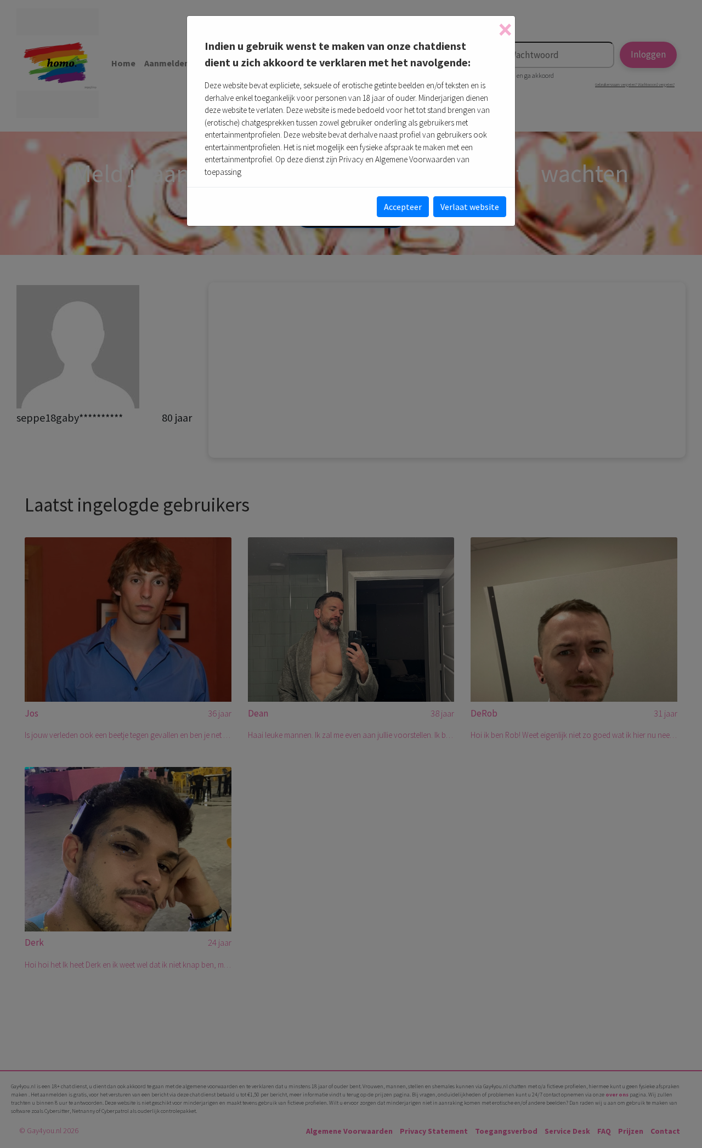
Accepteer (403, 206)
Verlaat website (469, 206)
